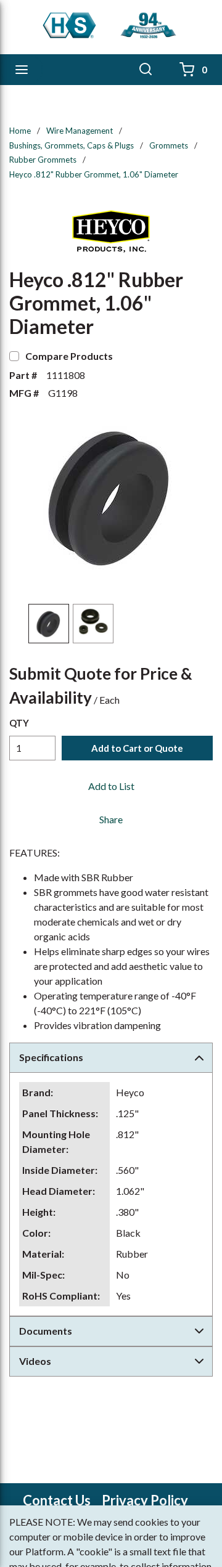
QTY (19, 722)
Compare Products (69, 356)
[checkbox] (14, 356)
